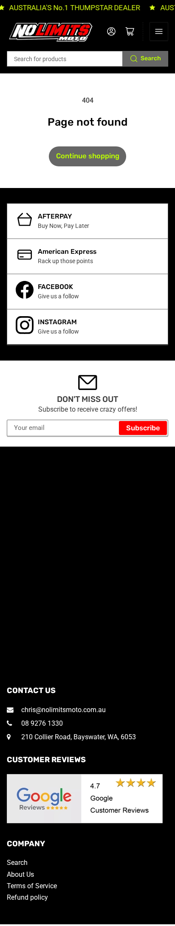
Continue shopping (87, 156)
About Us (20, 874)
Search (151, 58)
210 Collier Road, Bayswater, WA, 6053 (78, 737)
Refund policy (27, 897)
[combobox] (88, 59)
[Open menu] (159, 31)
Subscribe (143, 428)
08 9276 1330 (41, 723)
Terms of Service (32, 886)
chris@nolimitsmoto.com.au (63, 710)
